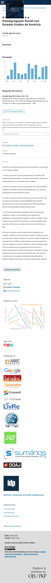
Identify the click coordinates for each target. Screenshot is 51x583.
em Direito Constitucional (33, 495)
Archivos (12, 8)
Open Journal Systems (12, 526)
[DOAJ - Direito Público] (12, 467)
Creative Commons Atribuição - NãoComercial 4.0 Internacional (25, 554)
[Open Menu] (2, 2)
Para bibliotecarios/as (11, 516)
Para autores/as (9, 512)
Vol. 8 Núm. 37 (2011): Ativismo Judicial (31, 8)
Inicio (4, 8)
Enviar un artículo (12, 269)
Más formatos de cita (11, 134)
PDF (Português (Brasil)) (14, 111)
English (9, 283)
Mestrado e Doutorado (13, 495)
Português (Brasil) (13, 291)
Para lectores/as (9, 509)
